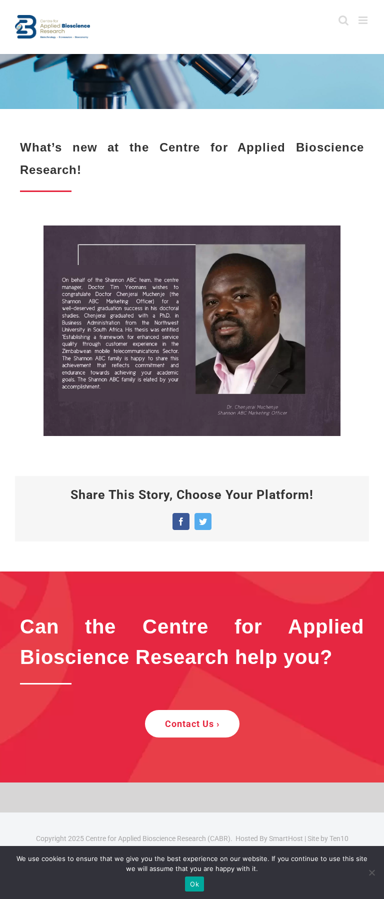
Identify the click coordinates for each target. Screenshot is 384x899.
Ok (194, 884)
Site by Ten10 (328, 838)
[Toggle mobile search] (343, 20)
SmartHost (286, 838)
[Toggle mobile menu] (363, 20)
